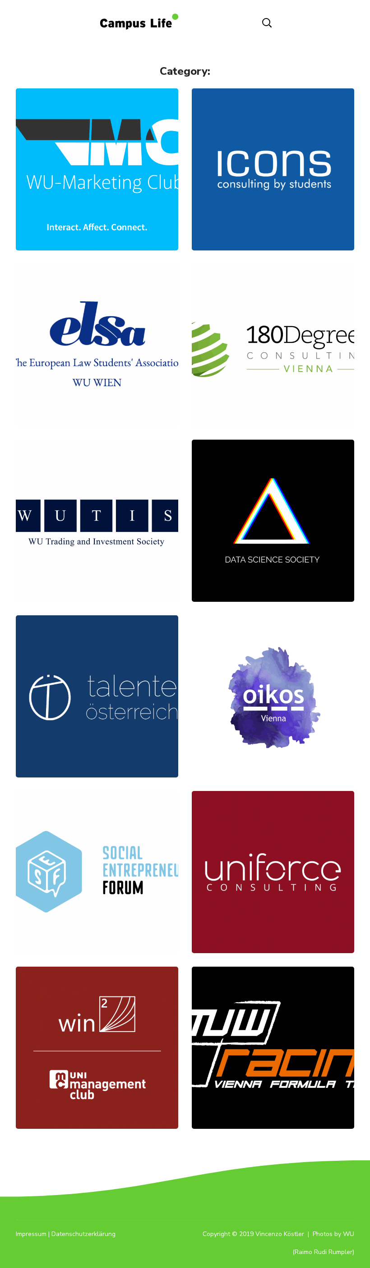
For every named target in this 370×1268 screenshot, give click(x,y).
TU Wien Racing (273, 1028)
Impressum (31, 1234)
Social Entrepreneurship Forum (97, 843)
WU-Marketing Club (97, 149)
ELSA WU (97, 325)
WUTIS (97, 501)
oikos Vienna (273, 676)
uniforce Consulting (273, 852)
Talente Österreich (97, 676)
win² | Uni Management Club (97, 1028)
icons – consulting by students (273, 140)
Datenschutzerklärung (83, 1234)
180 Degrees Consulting (273, 325)
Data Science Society (273, 501)
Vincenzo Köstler (279, 1234)
